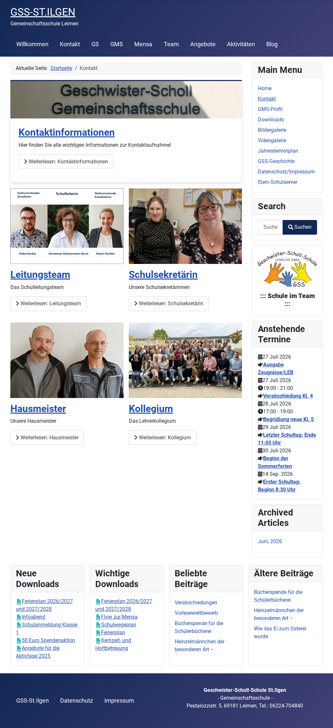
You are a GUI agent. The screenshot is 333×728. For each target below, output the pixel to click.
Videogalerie (272, 140)
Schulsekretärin (163, 274)
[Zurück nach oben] (321, 716)
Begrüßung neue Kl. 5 (288, 419)
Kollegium (151, 408)
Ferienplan (113, 632)
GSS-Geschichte (276, 161)
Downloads (271, 120)
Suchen (303, 227)
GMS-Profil (270, 109)
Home (265, 88)
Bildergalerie (272, 130)
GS (95, 44)
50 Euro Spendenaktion (48, 640)
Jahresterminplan (278, 151)
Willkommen (32, 44)
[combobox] (270, 227)
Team (171, 44)
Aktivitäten (241, 44)
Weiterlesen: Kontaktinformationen (67, 161)
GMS (116, 44)
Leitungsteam (40, 274)
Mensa (143, 44)
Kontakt (70, 44)
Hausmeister (38, 408)
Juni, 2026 (270, 541)
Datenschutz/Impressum (286, 172)
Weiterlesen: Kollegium (164, 437)
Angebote (203, 44)
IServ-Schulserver (277, 182)
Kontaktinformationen (67, 132)
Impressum (119, 700)
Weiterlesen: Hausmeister (48, 437)
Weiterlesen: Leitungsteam (50, 303)
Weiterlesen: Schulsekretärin (170, 303)
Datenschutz (76, 700)
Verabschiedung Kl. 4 (288, 396)
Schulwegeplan (118, 625)
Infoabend (33, 617)
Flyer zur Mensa (119, 617)
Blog (272, 44)
